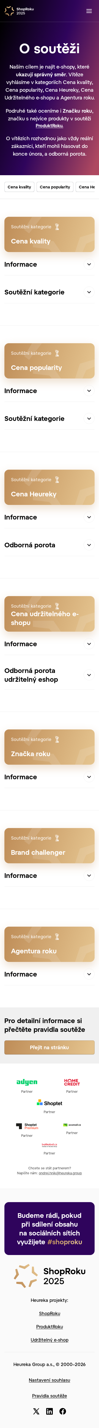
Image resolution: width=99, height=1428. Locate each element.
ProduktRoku (49, 1326)
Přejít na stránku (49, 1047)
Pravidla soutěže (49, 1395)
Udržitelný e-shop (49, 1339)
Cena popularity (55, 187)
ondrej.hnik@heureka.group (60, 1173)
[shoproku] (20, 11)
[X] (36, 1411)
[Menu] (89, 11)
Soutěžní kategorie (34, 292)
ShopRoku (49, 1313)
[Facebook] (62, 1411)
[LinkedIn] (49, 1411)
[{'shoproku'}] (49, 1275)
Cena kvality (19, 187)
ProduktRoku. (49, 125)
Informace (20, 264)
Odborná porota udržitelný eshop (31, 674)
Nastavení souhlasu (49, 1380)
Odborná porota (29, 545)
